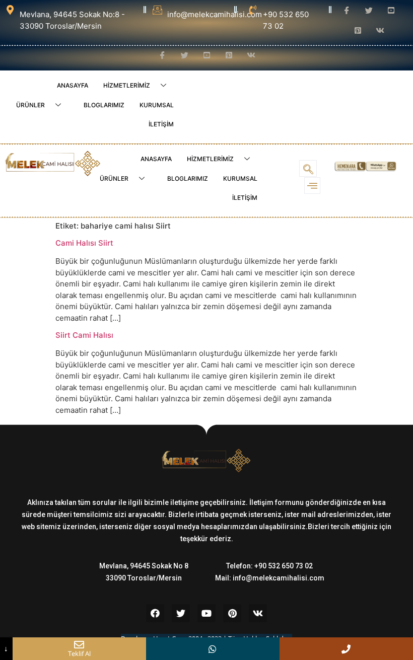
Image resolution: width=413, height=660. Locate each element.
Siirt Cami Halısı (84, 335)
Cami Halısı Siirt (84, 243)
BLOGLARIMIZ (104, 105)
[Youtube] (206, 613)
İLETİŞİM (161, 124)
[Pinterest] (232, 613)
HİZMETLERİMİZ (126, 85)
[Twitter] (181, 613)
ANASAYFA (72, 85)
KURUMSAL (157, 105)
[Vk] (258, 613)
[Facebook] (155, 613)
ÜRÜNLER (30, 105)
